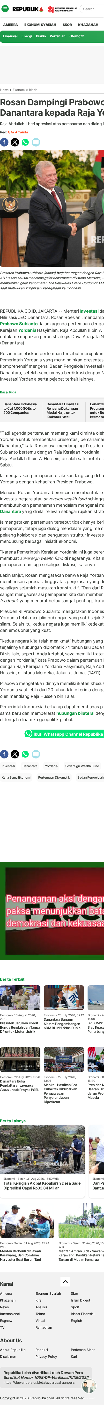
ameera (10, 25)
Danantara (11, 511)
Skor (74, 1293)
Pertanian (57, 36)
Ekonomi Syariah (40, 25)
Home (4, 90)
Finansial (10, 36)
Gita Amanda (18, 132)
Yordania (27, 330)
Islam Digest (80, 1300)
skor (67, 25)
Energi (27, 36)
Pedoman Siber (82, 1350)
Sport (75, 1307)
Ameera (6, 1293)
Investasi (89, 311)
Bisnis (41, 36)
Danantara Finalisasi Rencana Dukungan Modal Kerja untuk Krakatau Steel (63, 410)
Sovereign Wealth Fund (82, 766)
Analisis (41, 1307)
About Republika (13, 1350)
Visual (40, 1320)
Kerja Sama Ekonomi (16, 777)
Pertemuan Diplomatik (54, 777)
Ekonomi (19, 90)
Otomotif (76, 36)
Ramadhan (44, 1327)
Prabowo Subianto (19, 323)
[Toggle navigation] (5, 9)
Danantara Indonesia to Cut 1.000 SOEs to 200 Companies (20, 408)
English (76, 1320)
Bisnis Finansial (82, 1314)
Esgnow (6, 1320)
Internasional (10, 1314)
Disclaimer (8, 1356)
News (4, 1307)
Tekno (40, 1314)
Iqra (39, 1300)
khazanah (88, 25)
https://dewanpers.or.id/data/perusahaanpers (39, 1382)
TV (2, 1327)
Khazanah (7, 1300)
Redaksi (42, 1350)
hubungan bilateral (75, 713)
